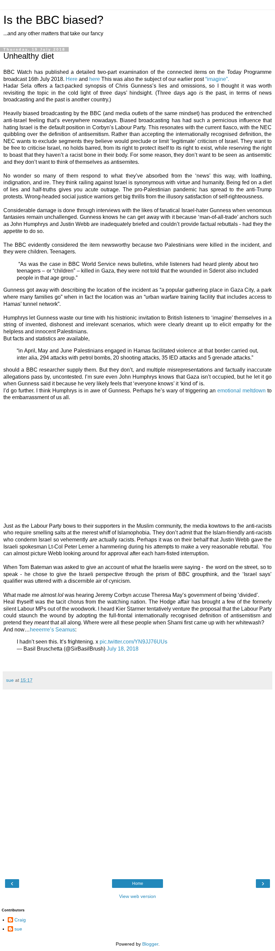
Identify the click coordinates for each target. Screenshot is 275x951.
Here (71, 79)
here (94, 79)
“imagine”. (217, 79)
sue (18, 929)
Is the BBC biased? (53, 19)
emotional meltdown (242, 390)
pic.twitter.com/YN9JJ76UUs (133, 642)
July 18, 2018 (123, 649)
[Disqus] (137, 783)
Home (137, 883)
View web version (137, 896)
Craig (20, 919)
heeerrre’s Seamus (52, 629)
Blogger (150, 944)
